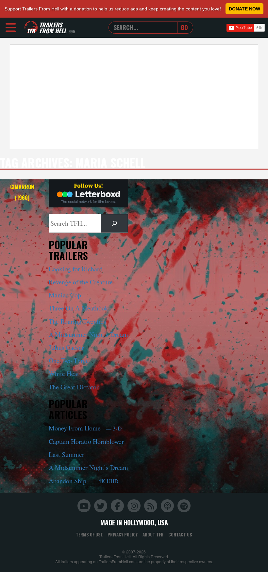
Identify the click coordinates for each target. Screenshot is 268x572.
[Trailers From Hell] (31, 27)
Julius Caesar (66, 347)
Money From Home (85, 428)
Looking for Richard (76, 268)
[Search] (114, 223)
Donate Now (244, 8)
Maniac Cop (65, 295)
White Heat (64, 373)
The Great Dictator (74, 387)
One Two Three (69, 360)
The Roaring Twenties (77, 321)
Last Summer (66, 454)
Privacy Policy (123, 534)
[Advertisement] (134, 97)
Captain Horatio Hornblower (86, 441)
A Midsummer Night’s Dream (88, 334)
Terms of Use (89, 534)
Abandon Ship (83, 480)
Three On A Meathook (78, 308)
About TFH (152, 534)
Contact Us (180, 534)
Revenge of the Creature (81, 282)
